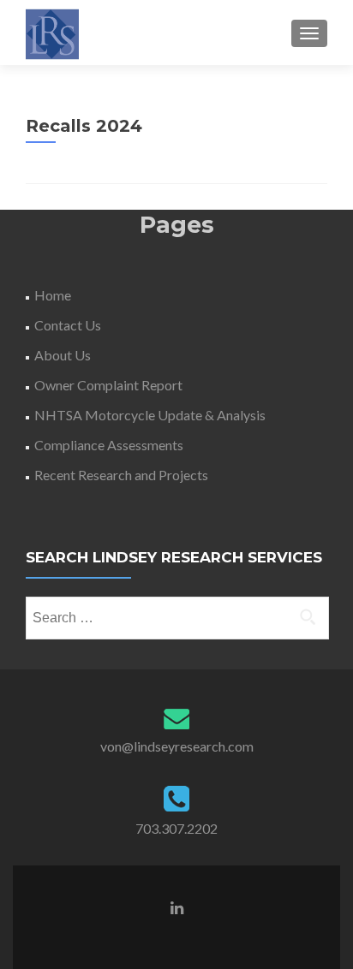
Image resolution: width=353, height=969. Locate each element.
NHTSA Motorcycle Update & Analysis (150, 415)
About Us (62, 355)
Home (52, 295)
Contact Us (67, 325)
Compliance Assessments (108, 445)
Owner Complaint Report (108, 385)
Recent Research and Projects (121, 475)
